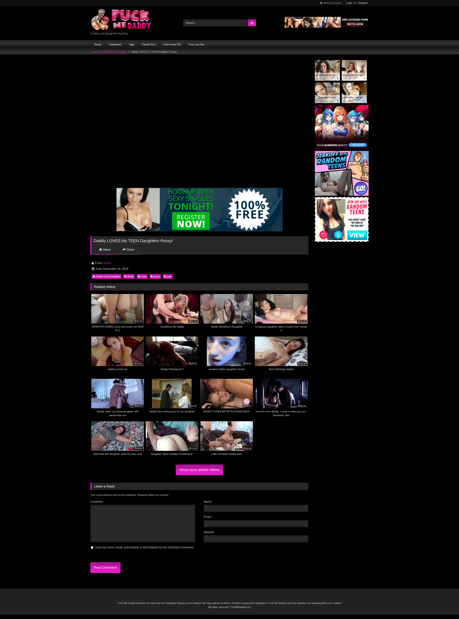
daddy (130, 276)
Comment (96, 501)
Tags (131, 44)
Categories (115, 44)
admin (107, 263)
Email (208, 516)
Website (209, 532)
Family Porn (149, 44)
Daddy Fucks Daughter (115, 51)
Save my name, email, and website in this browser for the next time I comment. (144, 547)
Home (97, 44)
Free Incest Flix (172, 44)
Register (363, 2)
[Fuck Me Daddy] (121, 20)
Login (349, 2)
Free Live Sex (196, 44)
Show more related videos (199, 470)
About (106, 249)
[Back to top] (448, 608)
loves (143, 276)
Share (130, 249)
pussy (156, 276)
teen (169, 276)
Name (208, 501)
